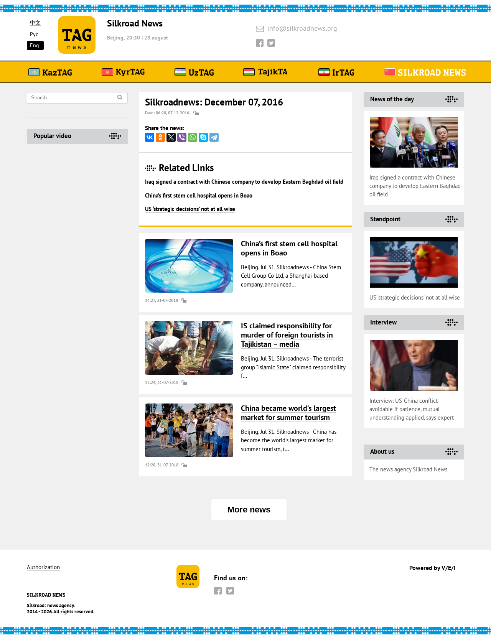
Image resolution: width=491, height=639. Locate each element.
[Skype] (203, 137)
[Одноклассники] (160, 137)
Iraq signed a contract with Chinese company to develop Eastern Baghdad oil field (244, 181)
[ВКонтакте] (149, 137)
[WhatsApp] (192, 137)
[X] (171, 137)
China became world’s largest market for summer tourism (288, 412)
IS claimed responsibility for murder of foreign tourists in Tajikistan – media (287, 335)
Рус (34, 34)
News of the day (392, 99)
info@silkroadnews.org (302, 28)
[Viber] (181, 137)
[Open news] (189, 266)
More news (248, 509)
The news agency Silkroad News (408, 469)
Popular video (52, 136)
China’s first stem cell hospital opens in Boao (198, 195)
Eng (34, 45)
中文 (35, 23)
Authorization (43, 567)
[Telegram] (214, 137)
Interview (383, 322)
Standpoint (385, 219)
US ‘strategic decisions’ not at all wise (190, 208)
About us (382, 451)
